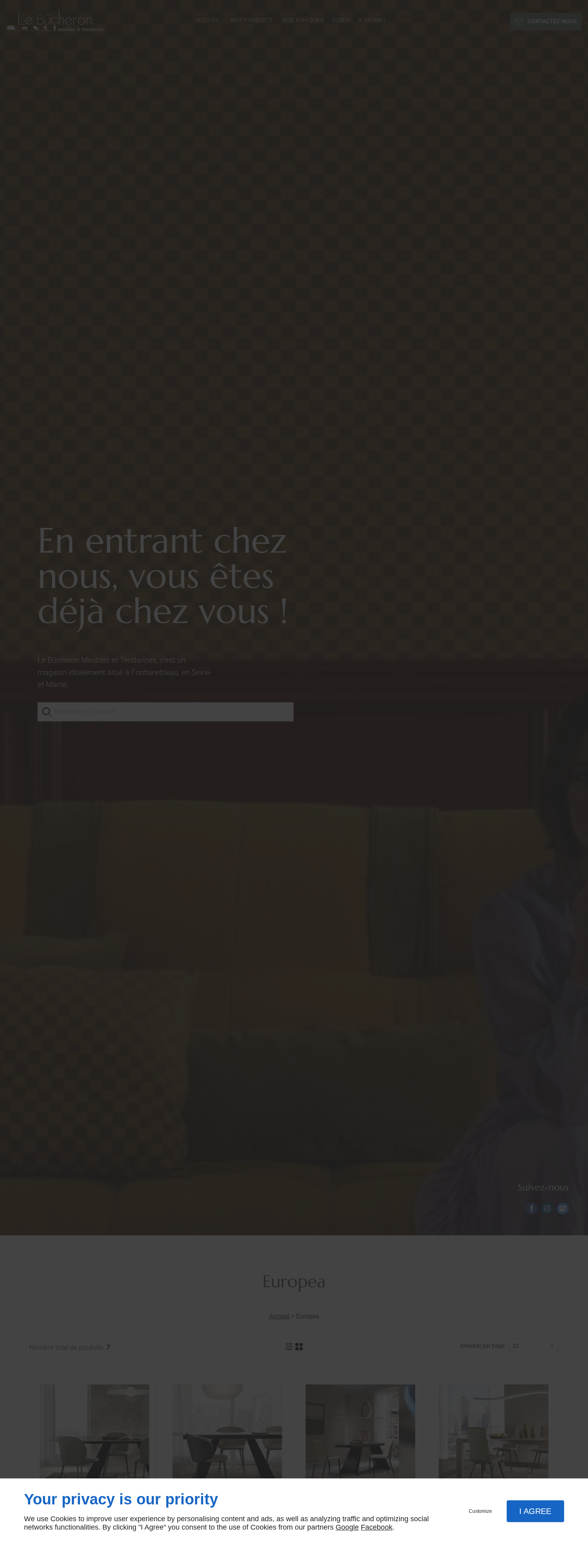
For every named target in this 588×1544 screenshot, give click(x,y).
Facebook (376, 1527)
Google (347, 1527)
